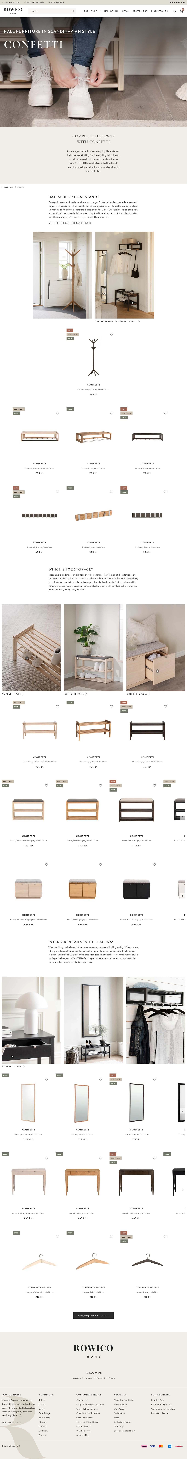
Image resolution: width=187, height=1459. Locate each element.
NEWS (125, 11)
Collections (119, 1413)
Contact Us (81, 1400)
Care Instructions (84, 1417)
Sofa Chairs (45, 1417)
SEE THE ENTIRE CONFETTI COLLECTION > (69, 222)
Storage (43, 1422)
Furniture (90, 11)
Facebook (101, 1378)
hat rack (52, 209)
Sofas (41, 1408)
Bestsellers (140, 11)
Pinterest (89, 1378)
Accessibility (82, 1435)
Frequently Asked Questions (90, 1404)
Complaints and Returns (88, 1413)
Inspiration (110, 11)
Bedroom (43, 1430)
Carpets (43, 1435)
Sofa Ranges (45, 1413)
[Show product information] (132, 303)
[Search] (73, 11)
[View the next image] (182, 366)
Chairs (42, 1404)
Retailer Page (158, 1400)
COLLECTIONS (8, 187)
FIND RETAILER (159, 11)
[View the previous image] (4, 366)
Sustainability (120, 1404)
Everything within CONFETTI (93, 1315)
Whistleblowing (84, 1430)
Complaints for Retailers (163, 1408)
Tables (42, 1400)
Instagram (76, 1378)
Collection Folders (123, 1422)
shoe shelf (98, 582)
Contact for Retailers (161, 1404)
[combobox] (49, 11)
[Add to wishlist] (111, 334)
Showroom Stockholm (124, 1430)
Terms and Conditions (87, 1422)
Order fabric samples (87, 1408)
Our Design (119, 1408)
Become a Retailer (160, 1413)
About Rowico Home (124, 1400)
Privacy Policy (83, 1426)
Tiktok (112, 1378)
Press (116, 1417)
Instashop (118, 1426)
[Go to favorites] (174, 11)
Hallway (43, 1426)
